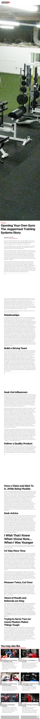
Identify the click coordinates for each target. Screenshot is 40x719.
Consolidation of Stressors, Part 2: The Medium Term (30, 684)
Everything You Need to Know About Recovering (9, 684)
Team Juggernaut (13, 238)
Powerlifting (4, 659)
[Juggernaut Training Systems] (6, 2)
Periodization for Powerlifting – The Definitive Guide (10, 661)
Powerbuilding (24, 703)
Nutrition (3, 703)
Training (3, 223)
